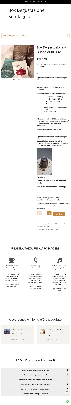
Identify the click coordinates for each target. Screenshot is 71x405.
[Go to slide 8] (22, 79)
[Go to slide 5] (18, 79)
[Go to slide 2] (14, 79)
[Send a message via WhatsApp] (68, 402)
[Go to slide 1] (13, 79)
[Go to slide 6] (19, 79)
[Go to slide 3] (15, 79)
